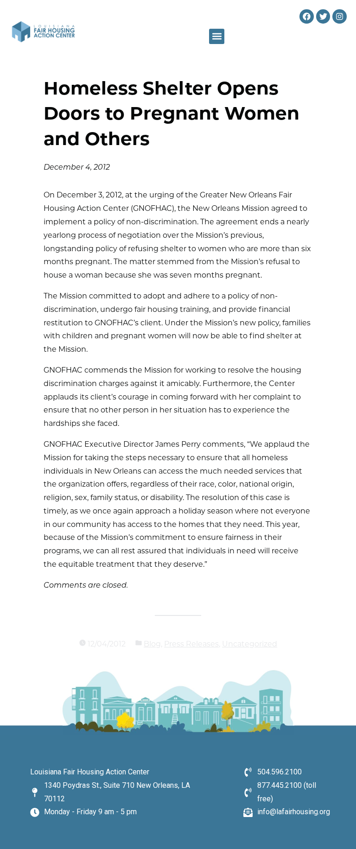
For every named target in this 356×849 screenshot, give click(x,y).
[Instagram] (339, 16)
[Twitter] (323, 16)
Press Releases (191, 644)
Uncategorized (249, 644)
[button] (216, 36)
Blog (152, 644)
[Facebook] (306, 16)
